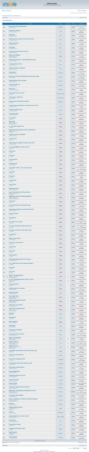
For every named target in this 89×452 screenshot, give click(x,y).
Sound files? (12, 47)
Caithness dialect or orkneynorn (17, 288)
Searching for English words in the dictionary (20, 259)
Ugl (60, 408)
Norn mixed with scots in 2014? (17, 93)
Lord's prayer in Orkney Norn (16, 354)
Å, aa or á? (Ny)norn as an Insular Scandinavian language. (23, 399)
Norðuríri (60, 376)
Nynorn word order (13, 292)
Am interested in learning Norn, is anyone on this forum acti (23, 105)
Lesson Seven (12, 217)
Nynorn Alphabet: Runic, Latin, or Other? (19, 416)
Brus (61, 31)
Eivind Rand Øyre (60, 93)
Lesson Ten (12, 271)
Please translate (13, 383)
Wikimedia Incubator (14, 188)
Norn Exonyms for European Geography (19, 101)
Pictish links (12, 176)
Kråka (80, 136)
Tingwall (11, 94)
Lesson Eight (12, 118)
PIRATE (60, 383)
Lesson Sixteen (13, 138)
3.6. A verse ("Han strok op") (16, 242)
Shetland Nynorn (13, 31)
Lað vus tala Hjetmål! (14, 198)
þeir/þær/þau (12, 325)
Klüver (80, 44)
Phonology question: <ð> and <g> (17, 375)
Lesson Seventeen (13, 213)
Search (85, 10)
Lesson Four (12, 151)
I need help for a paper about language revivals (20, 363)
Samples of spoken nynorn (15, 109)
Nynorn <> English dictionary (16, 275)
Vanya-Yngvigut (80, 169)
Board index (5, 17)
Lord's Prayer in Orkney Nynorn (17, 308)
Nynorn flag (12, 121)
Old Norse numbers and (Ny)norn (17, 68)
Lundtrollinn (60, 359)
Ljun (60, 342)
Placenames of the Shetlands (16, 395)
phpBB (40, 451)
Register (10, 10)
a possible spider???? (14, 84)
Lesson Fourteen (13, 159)
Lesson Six (12, 155)
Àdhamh (80, 206)
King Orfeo (11, 313)
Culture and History (14, 284)
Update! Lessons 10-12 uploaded (17, 134)
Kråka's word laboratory (15, 337)
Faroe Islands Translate (15, 424)
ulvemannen (60, 412)
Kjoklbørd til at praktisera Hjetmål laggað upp (20, 196)
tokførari (80, 36)
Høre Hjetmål (12, 420)
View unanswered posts (7, 15)
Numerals (11, 403)
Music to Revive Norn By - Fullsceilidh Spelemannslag (22, 59)
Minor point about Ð (14, 43)
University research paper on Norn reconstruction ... (22, 39)
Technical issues (13, 163)
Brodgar (11, 127)
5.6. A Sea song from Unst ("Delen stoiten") (19, 192)
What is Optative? (13, 321)
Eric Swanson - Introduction (16, 97)
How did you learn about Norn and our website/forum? (22, 129)
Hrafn (60, 284)
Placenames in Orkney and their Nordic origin (20, 230)
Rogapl (80, 277)
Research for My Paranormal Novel (18, 26)
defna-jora (60, 72)
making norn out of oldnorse (16, 305)
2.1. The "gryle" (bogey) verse (16, 126)
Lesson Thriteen (13, 255)
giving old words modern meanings (17, 80)
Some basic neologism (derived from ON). (19, 387)
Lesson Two (12, 172)
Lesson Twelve (12, 184)
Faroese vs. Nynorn (14, 379)
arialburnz (60, 27)
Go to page (80, 442)
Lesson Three (12, 246)
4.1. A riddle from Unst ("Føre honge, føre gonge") (21, 263)
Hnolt (80, 32)
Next (86, 442)
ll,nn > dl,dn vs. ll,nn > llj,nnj (15, 221)
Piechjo (60, 380)
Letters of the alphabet (14, 55)
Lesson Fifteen (12, 234)
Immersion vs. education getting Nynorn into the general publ (24, 76)
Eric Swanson (61, 97)
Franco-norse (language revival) (17, 359)
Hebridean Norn (13, 432)
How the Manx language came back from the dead (21, 209)
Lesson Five (12, 250)
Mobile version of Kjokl (14, 238)
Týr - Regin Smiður (13, 296)
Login (4, 10)
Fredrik (60, 110)
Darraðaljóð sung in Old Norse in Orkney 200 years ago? (23, 350)
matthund (61, 367)
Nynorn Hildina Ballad (14, 371)
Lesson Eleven (12, 180)
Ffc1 (61, 106)
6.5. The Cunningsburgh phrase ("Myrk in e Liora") (21, 279)
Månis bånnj (12, 88)
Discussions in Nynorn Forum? (16, 334)
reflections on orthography (15, 329)
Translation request (14, 113)
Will (80, 90)
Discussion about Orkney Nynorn (17, 300)
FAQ (80, 10)
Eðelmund (60, 101)
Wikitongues (12, 34)
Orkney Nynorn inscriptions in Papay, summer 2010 (22, 142)
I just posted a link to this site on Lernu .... (19, 51)
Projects (11, 412)
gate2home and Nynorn (15, 30)
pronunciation (12, 72)
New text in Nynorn (13, 341)
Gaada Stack (12, 27)
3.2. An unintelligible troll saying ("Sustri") (19, 147)
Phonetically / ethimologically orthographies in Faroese (22, 390)
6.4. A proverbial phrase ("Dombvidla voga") (20, 205)
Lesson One (12, 267)
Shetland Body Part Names (15, 407)
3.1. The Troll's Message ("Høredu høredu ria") (20, 226)
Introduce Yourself (13, 346)
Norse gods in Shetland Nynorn (16, 367)
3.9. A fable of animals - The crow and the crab (20, 167)
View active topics (17, 15)
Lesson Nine (12, 201)
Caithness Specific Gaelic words (17, 428)
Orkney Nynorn (13, 289)
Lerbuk (11, 119)
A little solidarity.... (13, 436)
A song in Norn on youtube (15, 63)
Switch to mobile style (44, 450)
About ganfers (12, 317)
